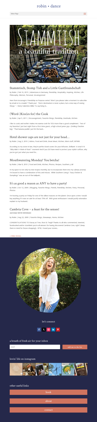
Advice (31, 141)
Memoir (22, 95)
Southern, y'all (67, 164)
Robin (14, 92)
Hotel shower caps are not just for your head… (39, 137)
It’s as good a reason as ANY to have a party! (38, 183)
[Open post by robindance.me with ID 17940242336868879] (68, 369)
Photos (52, 164)
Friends (53, 187)
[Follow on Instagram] (48, 329)
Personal (29, 95)
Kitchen (77, 92)
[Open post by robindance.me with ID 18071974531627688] (16, 369)
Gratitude (67, 118)
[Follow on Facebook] (39, 329)
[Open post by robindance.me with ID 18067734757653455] (55, 369)
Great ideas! (52, 141)
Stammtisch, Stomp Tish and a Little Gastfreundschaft (45, 88)
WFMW (77, 141)
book (48, 392)
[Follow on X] (44, 329)
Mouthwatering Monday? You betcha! (34, 160)
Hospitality (61, 92)
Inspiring (70, 92)
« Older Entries (15, 236)
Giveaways (47, 217)
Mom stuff (69, 141)
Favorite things (48, 118)
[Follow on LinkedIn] (53, 329)
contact (48, 410)
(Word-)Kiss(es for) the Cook (29, 114)
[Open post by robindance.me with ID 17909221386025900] (29, 369)
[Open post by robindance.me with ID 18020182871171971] (81, 369)
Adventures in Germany (39, 92)
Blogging (33, 187)
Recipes (58, 164)
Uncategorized (39, 95)
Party (74, 187)
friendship (52, 92)
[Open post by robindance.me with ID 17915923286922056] (42, 369)
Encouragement (35, 118)
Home (54, 217)
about (48, 401)
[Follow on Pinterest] (58, 329)
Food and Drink (41, 141)
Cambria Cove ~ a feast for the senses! (34, 210)
